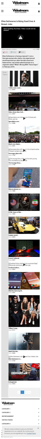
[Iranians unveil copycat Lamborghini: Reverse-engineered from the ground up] (24, 225)
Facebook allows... (14, 267)
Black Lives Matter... (15, 144)
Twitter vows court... (15, 88)
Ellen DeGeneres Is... (15, 359)
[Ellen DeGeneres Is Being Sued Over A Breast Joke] (24, 357)
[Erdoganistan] (24, 372)
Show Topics (5, 73)
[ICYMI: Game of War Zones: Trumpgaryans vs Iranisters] (24, 202)
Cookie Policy (31, 433)
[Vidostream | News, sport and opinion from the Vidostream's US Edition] (16, 403)
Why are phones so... (15, 189)
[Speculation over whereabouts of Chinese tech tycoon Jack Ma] (24, 118)
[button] (20, 37)
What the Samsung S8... (16, 291)
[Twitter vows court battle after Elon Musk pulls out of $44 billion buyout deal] (24, 79)
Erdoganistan (13, 382)
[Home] (20, 3)
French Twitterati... (14, 258)
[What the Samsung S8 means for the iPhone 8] (24, 280)
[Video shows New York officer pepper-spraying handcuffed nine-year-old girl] (24, 101)
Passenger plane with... (16, 153)
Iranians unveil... (14, 235)
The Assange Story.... (15, 163)
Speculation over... (14, 121)
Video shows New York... (16, 112)
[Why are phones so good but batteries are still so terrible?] (24, 177)
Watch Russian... (14, 351)
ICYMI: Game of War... (15, 212)
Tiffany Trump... (13, 328)
